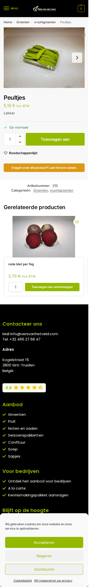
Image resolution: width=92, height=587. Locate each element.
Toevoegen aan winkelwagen (55, 141)
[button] (81, 8)
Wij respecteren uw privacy (53, 580)
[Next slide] (77, 58)
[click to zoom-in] (44, 57)
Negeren (44, 556)
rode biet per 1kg (21, 264)
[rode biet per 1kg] (44, 236)
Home (8, 22)
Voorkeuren (44, 569)
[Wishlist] (77, 222)
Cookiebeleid (22, 580)
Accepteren (44, 542)
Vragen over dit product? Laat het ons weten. (44, 168)
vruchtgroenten (45, 22)
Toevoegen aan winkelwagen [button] (52, 287)
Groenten (22, 22)
